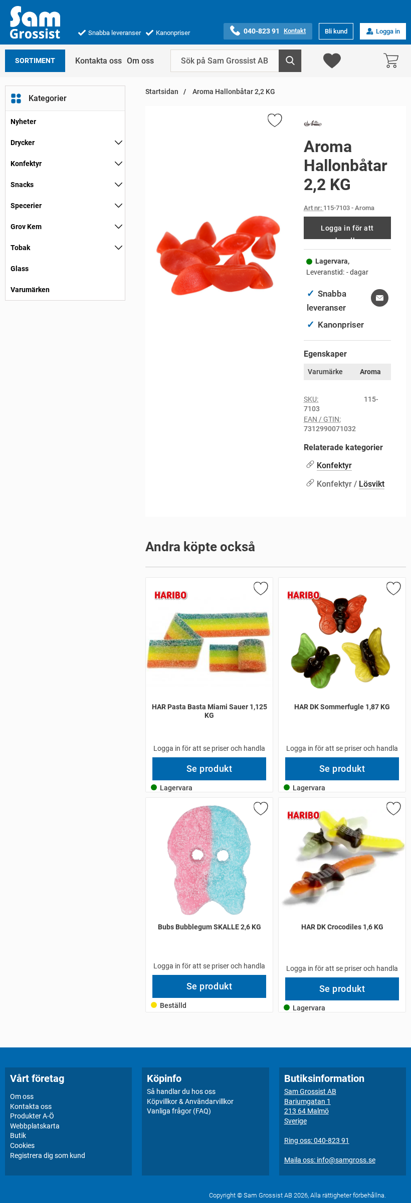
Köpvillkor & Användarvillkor (190, 1101)
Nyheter (23, 122)
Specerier (26, 206)
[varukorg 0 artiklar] (393, 61)
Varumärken (30, 290)
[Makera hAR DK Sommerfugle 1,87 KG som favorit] (393, 590)
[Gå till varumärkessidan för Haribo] (170, 595)
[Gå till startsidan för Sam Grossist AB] (35, 22)
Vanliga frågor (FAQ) (179, 1111)
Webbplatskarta (35, 1125)
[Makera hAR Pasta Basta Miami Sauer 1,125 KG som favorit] (260, 590)
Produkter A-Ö (32, 1116)
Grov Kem (26, 227)
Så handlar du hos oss (181, 1091)
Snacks (22, 185)
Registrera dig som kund (47, 1155)
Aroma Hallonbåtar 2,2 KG (233, 92)
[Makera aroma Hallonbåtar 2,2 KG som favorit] (274, 122)
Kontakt (295, 31)
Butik (18, 1135)
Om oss (140, 61)
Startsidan (161, 92)
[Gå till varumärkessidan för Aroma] (313, 125)
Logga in (388, 31)
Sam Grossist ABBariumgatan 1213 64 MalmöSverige (310, 1106)
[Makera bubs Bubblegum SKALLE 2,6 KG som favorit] (260, 810)
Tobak (20, 248)
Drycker (23, 143)
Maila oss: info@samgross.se (329, 1160)
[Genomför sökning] (290, 61)
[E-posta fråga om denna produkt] (379, 298)
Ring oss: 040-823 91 (316, 1140)
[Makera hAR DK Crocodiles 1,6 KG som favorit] (393, 810)
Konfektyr (26, 164)
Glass (20, 269)
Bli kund (336, 31)
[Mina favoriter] (332, 61)
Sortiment (35, 61)
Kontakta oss (98, 61)
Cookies (22, 1145)
